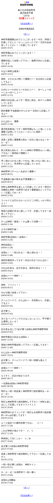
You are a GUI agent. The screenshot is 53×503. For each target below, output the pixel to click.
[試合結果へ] (26, 23)
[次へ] (26, 34)
